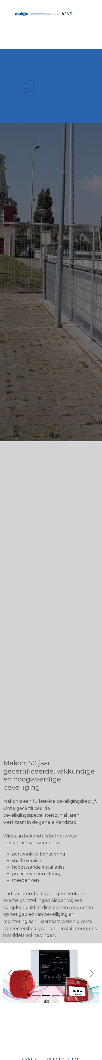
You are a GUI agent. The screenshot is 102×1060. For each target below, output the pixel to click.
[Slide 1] (36, 996)
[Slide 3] (56, 996)
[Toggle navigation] (26, 86)
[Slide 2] (46, 996)
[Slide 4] (66, 996)
